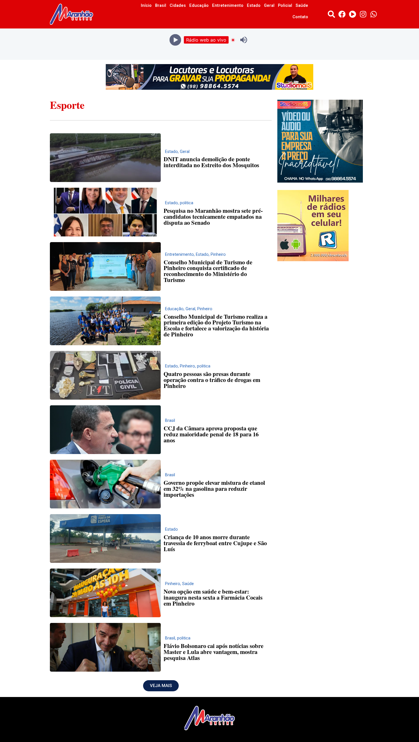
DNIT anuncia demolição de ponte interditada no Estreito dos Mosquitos (211, 162)
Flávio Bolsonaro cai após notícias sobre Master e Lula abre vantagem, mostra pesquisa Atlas (213, 651)
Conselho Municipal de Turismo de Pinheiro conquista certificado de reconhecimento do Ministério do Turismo (208, 271)
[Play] (175, 40)
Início (146, 5)
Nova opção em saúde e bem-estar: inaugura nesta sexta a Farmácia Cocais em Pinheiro (213, 597)
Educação (199, 5)
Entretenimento (227, 5)
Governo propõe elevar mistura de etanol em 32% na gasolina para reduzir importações (214, 488)
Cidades (178, 5)
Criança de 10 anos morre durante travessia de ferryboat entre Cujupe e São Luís (215, 543)
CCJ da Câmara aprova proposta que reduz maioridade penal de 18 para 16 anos (211, 434)
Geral (269, 5)
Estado (254, 5)
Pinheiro (218, 254)
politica (186, 203)
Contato (300, 17)
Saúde (302, 5)
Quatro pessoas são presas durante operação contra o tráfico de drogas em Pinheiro (212, 379)
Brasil (160, 5)
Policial (285, 5)
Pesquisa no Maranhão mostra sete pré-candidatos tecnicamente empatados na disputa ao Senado (213, 216)
